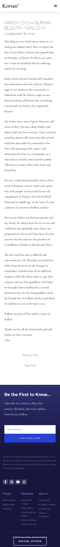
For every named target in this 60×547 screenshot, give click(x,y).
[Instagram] (11, 481)
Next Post (30, 365)
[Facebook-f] (5, 481)
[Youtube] (17, 481)
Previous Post (30, 355)
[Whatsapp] (24, 481)
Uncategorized (13, 33)
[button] (55, 5)
